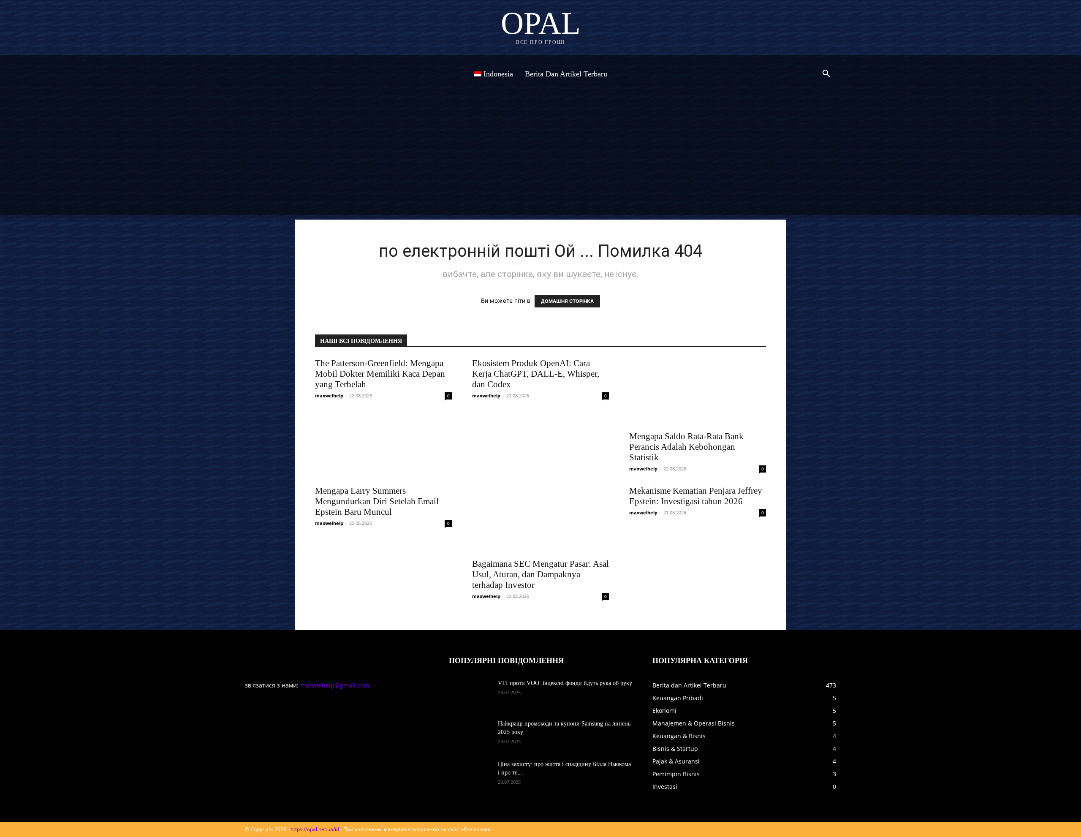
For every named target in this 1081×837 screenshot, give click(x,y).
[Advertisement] (540, 156)
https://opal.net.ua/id (315, 829)
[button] (826, 75)
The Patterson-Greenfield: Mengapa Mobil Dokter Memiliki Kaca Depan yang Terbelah (380, 373)
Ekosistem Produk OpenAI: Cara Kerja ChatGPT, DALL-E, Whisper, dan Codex (535, 373)
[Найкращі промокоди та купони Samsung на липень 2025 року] (470, 734)
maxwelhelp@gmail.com (334, 685)
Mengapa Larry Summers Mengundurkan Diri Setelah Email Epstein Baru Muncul (377, 501)
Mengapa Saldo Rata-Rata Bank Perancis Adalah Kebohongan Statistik (686, 446)
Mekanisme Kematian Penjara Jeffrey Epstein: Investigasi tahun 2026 (695, 496)
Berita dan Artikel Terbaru (566, 74)
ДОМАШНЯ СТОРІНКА (567, 301)
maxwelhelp (329, 395)
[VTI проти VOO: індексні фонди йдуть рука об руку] (470, 694)
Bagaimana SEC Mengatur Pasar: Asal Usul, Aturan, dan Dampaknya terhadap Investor (540, 574)
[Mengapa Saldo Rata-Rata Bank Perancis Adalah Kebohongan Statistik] (697, 392)
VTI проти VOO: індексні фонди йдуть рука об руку (565, 683)
